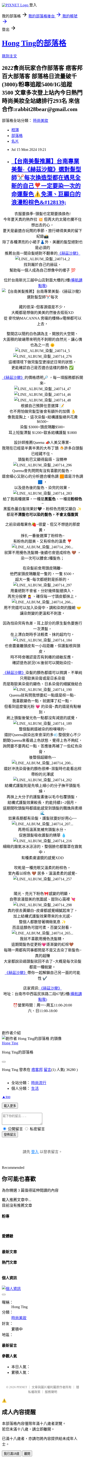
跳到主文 (9, 56)
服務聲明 (51, 1392)
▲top (6, 1097)
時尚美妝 (40, 121)
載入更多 (10, 1106)
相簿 (15, 130)
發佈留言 (10, 1134)
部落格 (17, 136)
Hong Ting (10, 1043)
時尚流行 (38, 1083)
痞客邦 (37, 1070)
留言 (47, 1070)
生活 (35, 1088)
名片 (15, 141)
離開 (27, 1453)
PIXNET (22, 1387)
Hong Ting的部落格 (34, 43)
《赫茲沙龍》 (69, 253)
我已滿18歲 (11, 1453)
